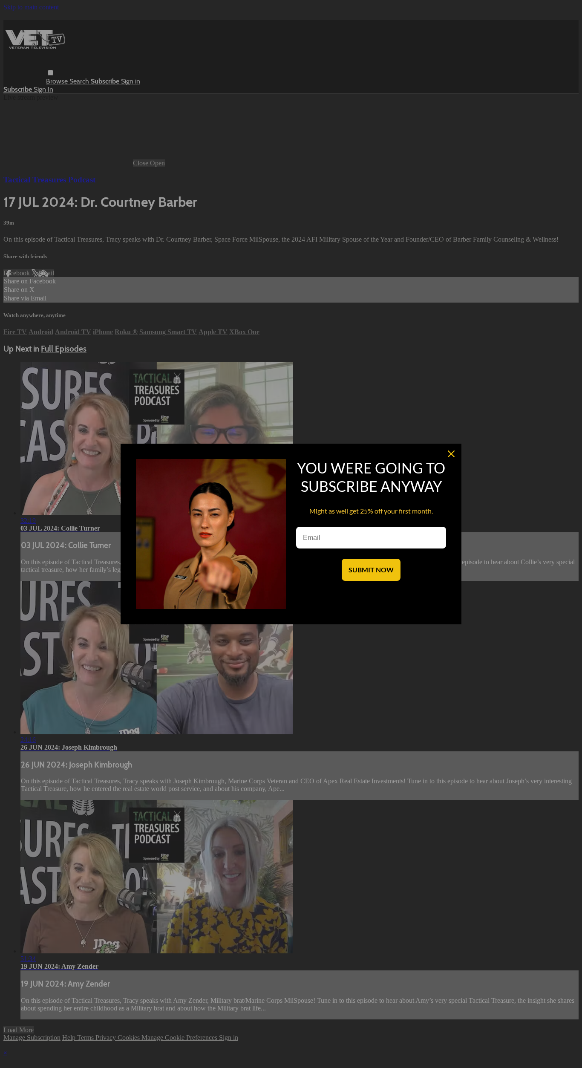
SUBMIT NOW (371, 570)
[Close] (451, 454)
